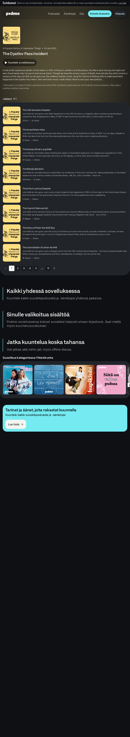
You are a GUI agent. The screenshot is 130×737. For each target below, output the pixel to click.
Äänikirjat (69, 13)
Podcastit (54, 13)
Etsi (82, 13)
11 (48, 268)
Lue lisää (122, 3)
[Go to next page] (54, 268)
